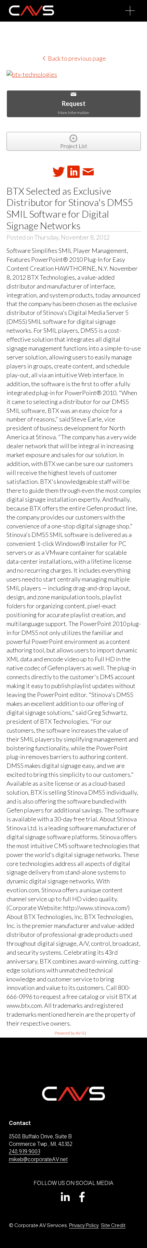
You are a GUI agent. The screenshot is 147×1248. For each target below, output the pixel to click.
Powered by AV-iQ (70, 1033)
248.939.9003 (24, 1151)
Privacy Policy (84, 1225)
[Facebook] (82, 1196)
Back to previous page (76, 58)
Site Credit (113, 1225)
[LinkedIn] (64, 1196)
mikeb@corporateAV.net (38, 1159)
